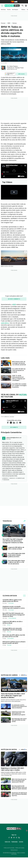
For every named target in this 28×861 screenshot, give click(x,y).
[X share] (11, 423)
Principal (3, 23)
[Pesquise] (23, 6)
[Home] (12, 5)
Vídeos (23, 9)
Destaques (15, 9)
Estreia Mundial (12, 618)
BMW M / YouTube (9, 416)
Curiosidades (10, 638)
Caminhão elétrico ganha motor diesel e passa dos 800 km (12, 600)
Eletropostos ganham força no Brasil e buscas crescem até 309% (14, 642)
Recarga (9, 631)
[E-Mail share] (20, 423)
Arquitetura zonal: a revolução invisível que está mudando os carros (14, 607)
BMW (9, 23)
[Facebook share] (8, 423)
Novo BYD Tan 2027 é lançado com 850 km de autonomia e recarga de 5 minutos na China (14, 614)
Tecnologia (11, 603)
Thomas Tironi (19, 67)
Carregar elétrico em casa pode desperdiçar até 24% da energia (12, 629)
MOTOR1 (23, 394)
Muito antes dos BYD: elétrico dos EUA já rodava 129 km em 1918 (14, 635)
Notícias (3, 9)
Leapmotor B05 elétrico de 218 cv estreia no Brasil (12, 622)
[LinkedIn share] (14, 423)
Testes (9, 9)
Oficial (8, 624)
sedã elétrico (5, 323)
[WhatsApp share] (17, 423)
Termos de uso (14, 850)
